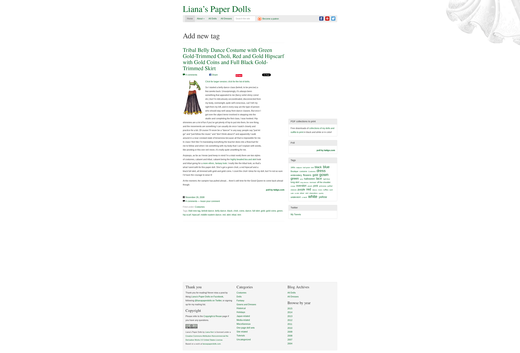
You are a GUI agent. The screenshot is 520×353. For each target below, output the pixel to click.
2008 (289, 336)
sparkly (321, 193)
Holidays (241, 312)
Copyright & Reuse (213, 316)
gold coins (271, 211)
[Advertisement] (205, 244)
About (200, 18)
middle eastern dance (211, 215)
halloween (309, 178)
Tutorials (241, 335)
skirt (229, 215)
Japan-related (243, 316)
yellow (323, 196)
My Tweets (296, 214)
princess (322, 186)
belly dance (220, 211)
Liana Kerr (209, 332)
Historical (241, 308)
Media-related (243, 320)
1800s (293, 167)
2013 (289, 316)
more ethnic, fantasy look (215, 163)
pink (315, 185)
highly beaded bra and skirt (243, 159)
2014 (289, 312)
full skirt (256, 211)
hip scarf (187, 215)
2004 (289, 343)
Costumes (200, 207)
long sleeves (304, 182)
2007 (289, 340)
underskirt (296, 197)
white (312, 196)
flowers (307, 175)
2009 (289, 332)
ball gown (306, 168)
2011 (289, 324)
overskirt (301, 185)
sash (331, 190)
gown (324, 175)
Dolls (239, 296)
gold (263, 211)
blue (326, 167)
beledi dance (208, 211)
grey (301, 179)
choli (235, 211)
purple (301, 189)
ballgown (299, 167)
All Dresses (226, 18)
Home (190, 18)
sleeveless (313, 193)
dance (248, 211)
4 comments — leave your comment (203, 201)
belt (312, 168)
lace (319, 178)
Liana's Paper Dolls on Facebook (207, 296)
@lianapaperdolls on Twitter (208, 300)
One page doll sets (246, 328)
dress (321, 171)
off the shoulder (324, 182)
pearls (310, 186)
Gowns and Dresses (246, 304)
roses (320, 190)
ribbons (314, 190)
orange (293, 186)
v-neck (304, 197)
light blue (326, 179)
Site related (242, 332)
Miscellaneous (244, 324)
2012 (289, 320)
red (224, 215)
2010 (289, 328)
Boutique (294, 171)
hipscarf (196, 215)
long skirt (295, 182)
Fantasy (240, 300)
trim (239, 215)
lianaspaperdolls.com (212, 344)
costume (303, 171)
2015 (289, 308)
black (229, 211)
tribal (234, 215)
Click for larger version (216, 81)
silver (302, 193)
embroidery (296, 175)
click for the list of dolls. (239, 81)
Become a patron (270, 19)
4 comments (191, 75)
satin (292, 193)
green (280, 211)
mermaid (313, 182)
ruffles (325, 190)
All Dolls (213, 18)
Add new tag (194, 211)
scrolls (297, 193)
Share (214, 75)
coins (241, 211)
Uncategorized (244, 339)
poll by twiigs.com (275, 190)
